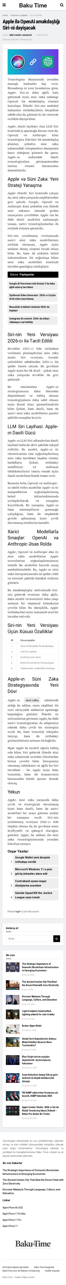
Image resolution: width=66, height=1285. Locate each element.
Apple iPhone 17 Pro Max (14, 1213)
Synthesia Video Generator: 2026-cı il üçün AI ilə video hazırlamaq (32, 297)
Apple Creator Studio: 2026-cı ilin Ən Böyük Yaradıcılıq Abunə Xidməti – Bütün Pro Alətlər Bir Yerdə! (40, 1110)
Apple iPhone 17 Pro (12, 1220)
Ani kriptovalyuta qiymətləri (16, 1267)
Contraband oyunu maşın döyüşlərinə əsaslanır (30, 883)
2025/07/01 (42, 35)
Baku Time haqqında (44, 1267)
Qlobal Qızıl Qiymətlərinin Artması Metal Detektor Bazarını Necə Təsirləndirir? (39, 1042)
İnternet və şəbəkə (19, 15)
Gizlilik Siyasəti (52, 1270)
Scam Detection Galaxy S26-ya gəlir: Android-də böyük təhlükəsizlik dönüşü (40, 1078)
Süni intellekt (36, 15)
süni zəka (32, 700)
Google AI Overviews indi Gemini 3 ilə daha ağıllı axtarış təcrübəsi (32, 285)
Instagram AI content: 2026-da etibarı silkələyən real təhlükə (29, 320)
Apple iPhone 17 (10, 1226)
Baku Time (33, 5)
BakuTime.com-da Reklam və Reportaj (21, 1270)
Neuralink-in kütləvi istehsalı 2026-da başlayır (29, 308)
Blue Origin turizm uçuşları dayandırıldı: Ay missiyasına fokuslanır (36, 1060)
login (17, 911)
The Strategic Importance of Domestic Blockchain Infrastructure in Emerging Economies (40, 967)
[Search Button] (56, 938)
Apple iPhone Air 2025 (13, 1207)
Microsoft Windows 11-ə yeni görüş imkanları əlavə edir (33, 871)
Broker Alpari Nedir (32, 1025)
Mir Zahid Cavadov (20, 35)
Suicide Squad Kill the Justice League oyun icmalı (33, 895)
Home (5, 15)
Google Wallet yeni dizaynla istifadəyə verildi (32, 859)
